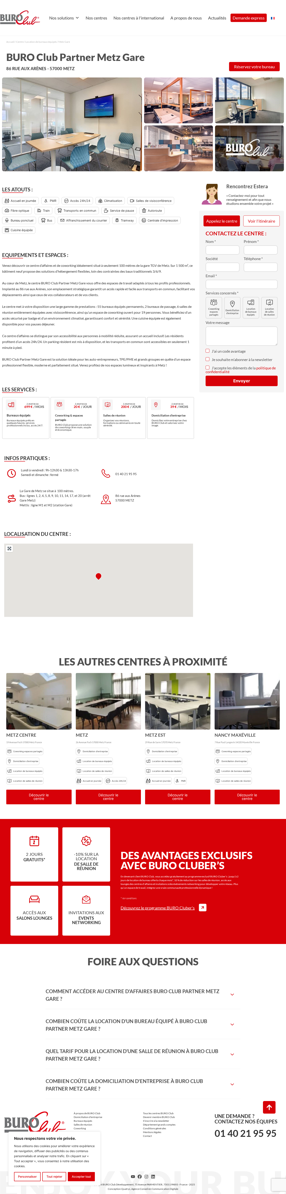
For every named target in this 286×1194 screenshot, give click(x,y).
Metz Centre (21, 735)
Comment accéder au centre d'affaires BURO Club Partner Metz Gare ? (132, 995)
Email (211, 275)
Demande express (249, 17)
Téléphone (253, 258)
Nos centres (96, 17)
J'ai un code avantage (228, 351)
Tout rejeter (54, 1176)
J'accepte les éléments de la (241, 370)
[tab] (143, 995)
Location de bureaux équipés (41, 41)
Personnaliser (27, 1176)
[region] (54, 1159)
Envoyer (241, 380)
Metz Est (155, 735)
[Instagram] (146, 1176)
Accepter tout (81, 1176)
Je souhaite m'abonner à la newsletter (241, 359)
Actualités (217, 17)
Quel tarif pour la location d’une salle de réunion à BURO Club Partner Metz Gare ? (132, 1055)
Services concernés (222, 293)
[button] (10, 701)
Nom (211, 241)
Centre (20, 41)
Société (212, 258)
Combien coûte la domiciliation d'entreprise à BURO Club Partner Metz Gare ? (124, 1085)
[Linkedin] (153, 1176)
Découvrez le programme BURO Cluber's (158, 907)
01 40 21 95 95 (246, 1133)
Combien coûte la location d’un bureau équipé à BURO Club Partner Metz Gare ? (126, 1025)
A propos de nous (186, 17)
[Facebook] (139, 1176)
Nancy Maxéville (235, 735)
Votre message (217, 322)
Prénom (251, 241)
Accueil (10, 41)
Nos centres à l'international (138, 17)
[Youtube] (133, 1176)
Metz (82, 735)
